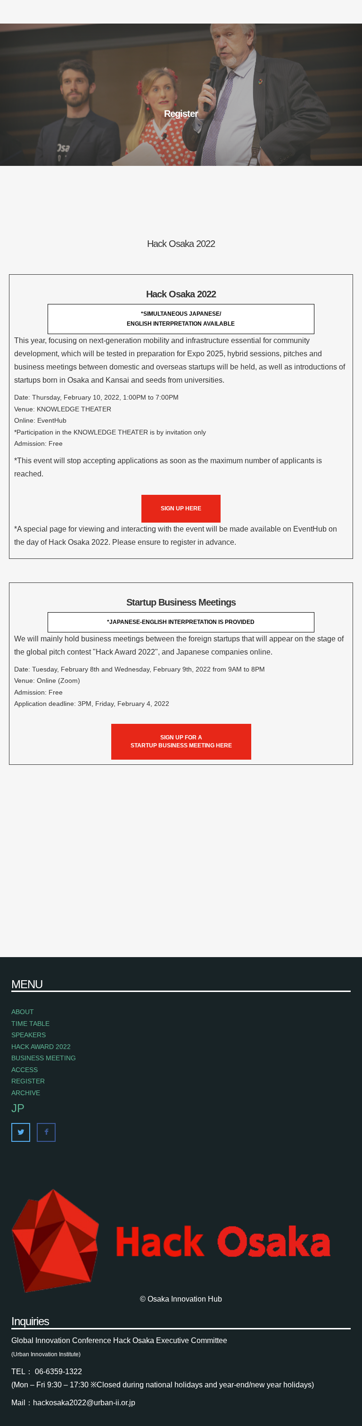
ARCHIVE (25, 1093)
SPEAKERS (28, 1035)
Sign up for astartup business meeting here (181, 741)
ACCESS (24, 1070)
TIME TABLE (30, 1023)
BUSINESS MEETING (43, 1058)
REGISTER (28, 1081)
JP (18, 1108)
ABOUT (22, 1012)
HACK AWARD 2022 (41, 1046)
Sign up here (181, 508)
